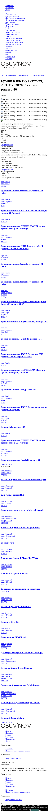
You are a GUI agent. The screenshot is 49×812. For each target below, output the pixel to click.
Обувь (7, 55)
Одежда (8, 53)
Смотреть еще (6, 464)
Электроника (10, 14)
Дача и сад (9, 26)
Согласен (34, 810)
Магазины (9, 737)
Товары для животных (14, 42)
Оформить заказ (7, 145)
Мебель (8, 28)
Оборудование (11, 50)
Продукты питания (12, 32)
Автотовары (10, 22)
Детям (7, 10)
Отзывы (4, 176)
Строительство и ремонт (15, 20)
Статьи (8, 741)
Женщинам (9, 6)
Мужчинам (9, 8)
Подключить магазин (13, 759)
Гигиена (8, 46)
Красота (8, 59)
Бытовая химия (11, 30)
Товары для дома (12, 24)
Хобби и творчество (13, 40)
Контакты (9, 749)
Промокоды (10, 739)
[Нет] (40, 810)
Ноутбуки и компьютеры (15, 18)
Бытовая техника (12, 16)
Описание (5, 174)
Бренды (8, 735)
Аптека (8, 48)
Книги (8, 36)
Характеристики (7, 172)
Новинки (9, 733)
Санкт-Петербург (7, 67)
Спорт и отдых (11, 34)
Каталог (8, 731)
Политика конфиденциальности (17, 751)
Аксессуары (10, 57)
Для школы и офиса (13, 44)
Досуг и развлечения (13, 38)
